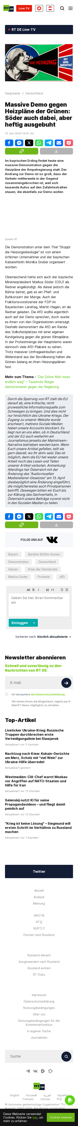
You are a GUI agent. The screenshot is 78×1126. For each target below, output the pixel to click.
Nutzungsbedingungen (39, 1008)
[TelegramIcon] (28, 1071)
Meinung (39, 903)
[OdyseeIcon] (50, 1071)
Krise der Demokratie (42, 569)
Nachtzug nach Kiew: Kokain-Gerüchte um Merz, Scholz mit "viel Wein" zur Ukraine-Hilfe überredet (37, 757)
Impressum (39, 995)
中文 (59, 1099)
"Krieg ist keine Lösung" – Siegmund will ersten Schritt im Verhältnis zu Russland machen (38, 827)
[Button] (66, 683)
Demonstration (18, 562)
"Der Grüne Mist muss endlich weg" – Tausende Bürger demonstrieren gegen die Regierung (37, 382)
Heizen (13, 569)
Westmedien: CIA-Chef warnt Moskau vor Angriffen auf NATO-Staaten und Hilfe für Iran (36, 781)
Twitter (39, 871)
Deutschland (47, 562)
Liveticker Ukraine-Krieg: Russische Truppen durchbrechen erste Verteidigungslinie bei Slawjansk (34, 734)
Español (63, 1095)
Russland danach (39, 955)
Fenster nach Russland (39, 935)
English (14, 1095)
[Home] (8, 8)
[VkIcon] (35, 1071)
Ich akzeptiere (38, 694)
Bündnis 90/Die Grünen (44, 554)
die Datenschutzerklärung (48, 694)
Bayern (13, 554)
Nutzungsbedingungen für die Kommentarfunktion (39, 1022)
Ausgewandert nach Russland (39, 961)
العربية (47, 1095)
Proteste (44, 576)
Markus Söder (18, 576)
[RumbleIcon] (43, 1071)
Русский (31, 1095)
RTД (39, 922)
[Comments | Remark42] (39, 614)
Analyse (39, 897)
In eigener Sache (39, 1031)
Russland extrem (39, 968)
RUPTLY (39, 928)
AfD (62, 576)
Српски (45, 1099)
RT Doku (39, 974)
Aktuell (39, 890)
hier (34, 1117)
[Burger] (70, 8)
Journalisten (39, 1037)
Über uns (39, 1014)
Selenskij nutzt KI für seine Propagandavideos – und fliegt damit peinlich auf (35, 804)
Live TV (24, 8)
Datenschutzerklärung (39, 1001)
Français (28, 1099)
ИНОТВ (39, 915)
